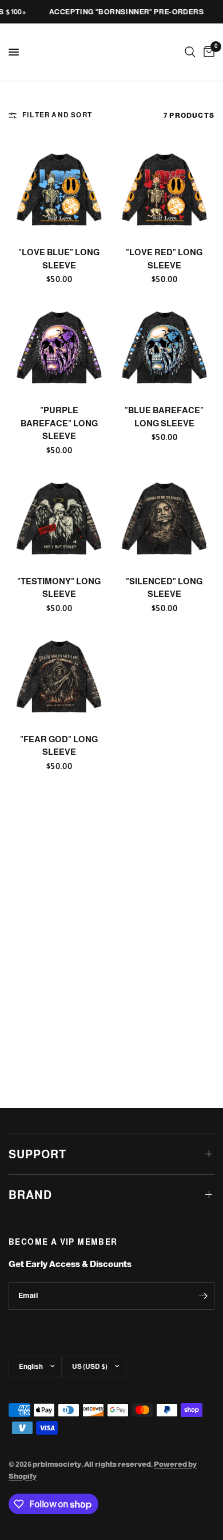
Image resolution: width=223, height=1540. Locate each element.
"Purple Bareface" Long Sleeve (59, 423)
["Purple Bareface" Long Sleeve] (59, 345)
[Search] (190, 52)
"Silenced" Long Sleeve (164, 587)
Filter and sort (57, 115)
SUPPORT (37, 1154)
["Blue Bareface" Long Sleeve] (164, 345)
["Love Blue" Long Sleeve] (59, 187)
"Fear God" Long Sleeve (59, 745)
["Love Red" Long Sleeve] (164, 187)
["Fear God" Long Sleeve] (59, 674)
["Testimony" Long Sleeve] (59, 516)
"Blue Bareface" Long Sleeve (164, 416)
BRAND (30, 1195)
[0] (207, 52)
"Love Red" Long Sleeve (164, 258)
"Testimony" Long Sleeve (59, 587)
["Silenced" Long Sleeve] (164, 516)
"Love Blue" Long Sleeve (58, 258)
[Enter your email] (203, 1296)
